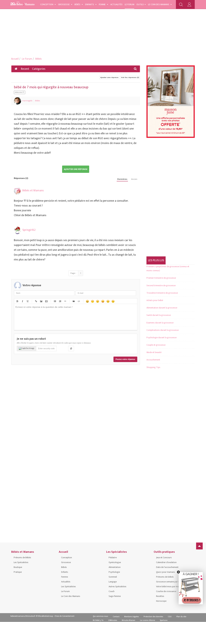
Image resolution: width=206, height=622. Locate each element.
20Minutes (112, 620)
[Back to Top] (199, 546)
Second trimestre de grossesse (161, 285)
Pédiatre (113, 557)
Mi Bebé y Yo (98, 620)
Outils (140, 4)
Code (78, 301)
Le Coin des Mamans (159, 4)
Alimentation (115, 567)
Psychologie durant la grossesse (161, 337)
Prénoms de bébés (165, 577)
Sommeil (113, 577)
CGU (170, 616)
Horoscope (161, 601)
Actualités (116, 4)
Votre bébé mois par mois (168, 586)
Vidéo (46, 301)
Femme (102, 4)
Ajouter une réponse (109, 77)
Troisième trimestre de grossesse (162, 293)
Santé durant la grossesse (158, 315)
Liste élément (65, 301)
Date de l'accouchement (167, 567)
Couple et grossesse (155, 345)
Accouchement (153, 360)
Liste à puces (54, 301)
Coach (111, 591)
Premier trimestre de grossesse (161, 278)
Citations (73, 301)
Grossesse (64, 4)
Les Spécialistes (21, 562)
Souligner (27, 301)
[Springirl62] (17, 230)
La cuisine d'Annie (147, 620)
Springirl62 (29, 230)
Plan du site (181, 616)
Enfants (89, 4)
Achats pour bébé (154, 300)
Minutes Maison (128, 620)
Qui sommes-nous (100, 616)
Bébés (78, 4)
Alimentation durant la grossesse (161, 308)
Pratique (18, 572)
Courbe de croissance (166, 591)
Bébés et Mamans (33, 190)
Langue (102, 301)
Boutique (18, 567)
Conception (47, 4)
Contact (116, 616)
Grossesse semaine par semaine (171, 582)
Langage (113, 582)
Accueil (15, 59)
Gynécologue (115, 562)
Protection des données (153, 616)
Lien (35, 301)
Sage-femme (115, 596)
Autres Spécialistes (117, 586)
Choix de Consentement (64, 616)
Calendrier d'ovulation (166, 562)
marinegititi (27, 100)
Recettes (160, 596)
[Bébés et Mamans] (22, 4)
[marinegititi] (17, 101)
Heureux (87, 301)
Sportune (163, 620)
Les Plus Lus (156, 260)
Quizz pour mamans (165, 572)
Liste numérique (59, 301)
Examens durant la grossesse (159, 323)
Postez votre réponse (125, 359)
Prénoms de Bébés (22, 557)
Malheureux (107, 301)
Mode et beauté (153, 352)
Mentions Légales (131, 616)
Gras (17, 301)
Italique (22, 301)
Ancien (134, 179)
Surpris (97, 301)
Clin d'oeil (113, 301)
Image (41, 301)
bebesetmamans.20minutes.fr (23, 616)
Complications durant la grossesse (162, 330)
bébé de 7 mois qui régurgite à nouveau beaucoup (51, 87)
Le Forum (129, 4)
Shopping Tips (153, 367)
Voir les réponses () (130, 77)
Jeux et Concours (164, 557)
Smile (92, 301)
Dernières (122, 179)
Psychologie (114, 572)
